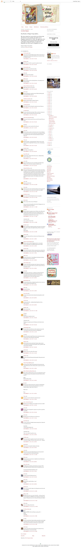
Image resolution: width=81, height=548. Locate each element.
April (50, 135)
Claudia (25, 300)
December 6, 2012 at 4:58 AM (30, 412)
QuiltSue (25, 307)
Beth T (49, 210)
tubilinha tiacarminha (27, 98)
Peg (24, 383)
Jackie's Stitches (26, 262)
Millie (25, 503)
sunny (25, 161)
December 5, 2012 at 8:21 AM (30, 360)
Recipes (31, 26)
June (50, 132)
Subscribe (53, 45)
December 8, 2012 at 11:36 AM (30, 454)
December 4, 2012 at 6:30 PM (30, 284)
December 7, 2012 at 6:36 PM (30, 441)
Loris (24, 270)
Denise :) (25, 493)
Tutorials (26, 26)
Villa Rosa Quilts (51, 224)
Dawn (24, 396)
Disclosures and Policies (44, 26)
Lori (24, 334)
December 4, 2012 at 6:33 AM (30, 102)
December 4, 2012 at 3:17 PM (30, 252)
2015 (49, 109)
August (50, 129)
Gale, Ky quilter (26, 53)
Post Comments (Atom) (29, 537)
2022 (49, 98)
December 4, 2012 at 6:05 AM (30, 70)
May (50, 134)
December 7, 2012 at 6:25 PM (30, 434)
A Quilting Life (50, 219)
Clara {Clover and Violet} (28, 117)
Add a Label (49, 169)
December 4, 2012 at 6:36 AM (30, 107)
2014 (49, 111)
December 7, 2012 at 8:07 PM (30, 447)
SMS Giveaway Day (52, 123)
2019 (49, 103)
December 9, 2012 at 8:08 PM (30, 484)
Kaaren (25, 200)
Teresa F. (25, 234)
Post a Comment (23, 533)
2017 (49, 106)
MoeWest (25, 437)
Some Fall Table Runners (51, 217)
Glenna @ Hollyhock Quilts (28, 85)
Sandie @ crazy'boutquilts (28, 241)
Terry (24, 73)
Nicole (25, 91)
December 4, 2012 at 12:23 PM (30, 231)
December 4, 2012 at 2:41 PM (30, 245)
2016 (49, 108)
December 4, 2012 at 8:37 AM (30, 145)
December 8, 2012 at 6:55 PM (30, 471)
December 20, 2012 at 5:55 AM (30, 500)
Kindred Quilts (26, 280)
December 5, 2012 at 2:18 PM (30, 368)
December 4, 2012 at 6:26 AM (30, 89)
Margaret (25, 341)
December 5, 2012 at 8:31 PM (30, 399)
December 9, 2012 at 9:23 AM (30, 477)
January (50, 140)
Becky (25, 457)
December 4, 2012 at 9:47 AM (30, 178)
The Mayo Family (26, 509)
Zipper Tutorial (49, 166)
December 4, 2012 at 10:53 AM (30, 197)
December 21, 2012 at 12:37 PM (31, 506)
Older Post (43, 535)
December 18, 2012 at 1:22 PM (30, 491)
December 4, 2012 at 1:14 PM (30, 238)
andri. (24, 181)
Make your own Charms (51, 176)
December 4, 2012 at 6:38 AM (30, 114)
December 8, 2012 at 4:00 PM (30, 461)
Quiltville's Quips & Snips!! (52, 212)
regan (24, 130)
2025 (49, 94)
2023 (49, 97)
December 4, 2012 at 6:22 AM (30, 83)
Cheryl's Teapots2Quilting (28, 362)
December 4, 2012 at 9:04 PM (30, 304)
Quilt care (48, 181)
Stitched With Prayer (27, 168)
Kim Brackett (26, 194)
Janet (24, 450)
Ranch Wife (25, 154)
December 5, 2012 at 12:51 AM (30, 310)
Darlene (25, 78)
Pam (24, 209)
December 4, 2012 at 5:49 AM (30, 64)
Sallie (24, 287)
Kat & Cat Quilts (51, 209)
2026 (49, 92)
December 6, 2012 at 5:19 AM (30, 418)
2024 (49, 95)
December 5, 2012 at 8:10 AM (30, 353)
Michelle (25, 248)
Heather (25, 486)
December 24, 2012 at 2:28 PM (30, 531)
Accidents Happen (52, 121)
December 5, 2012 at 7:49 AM (30, 347)
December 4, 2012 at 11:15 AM (30, 206)
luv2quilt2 (25, 110)
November (51, 125)
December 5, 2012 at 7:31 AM (30, 338)
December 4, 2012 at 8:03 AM (30, 137)
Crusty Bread (49, 168)
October (50, 126)
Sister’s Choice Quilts (51, 216)
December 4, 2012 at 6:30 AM (30, 96)
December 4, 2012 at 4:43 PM (30, 268)
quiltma (25, 349)
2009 (49, 145)
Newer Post (22, 535)
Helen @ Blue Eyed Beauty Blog (29, 371)
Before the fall (51, 118)
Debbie (25, 255)
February (50, 138)
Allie (24, 139)
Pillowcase (48, 172)
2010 (49, 143)
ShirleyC (25, 355)
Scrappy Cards (49, 174)
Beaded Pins (49, 170)
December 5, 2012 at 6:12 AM (30, 331)
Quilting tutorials (50, 180)
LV (24, 518)
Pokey (25, 479)
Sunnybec (25, 148)
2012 (49, 114)
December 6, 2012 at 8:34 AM (30, 428)
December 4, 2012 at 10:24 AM (30, 184)
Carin (24, 473)
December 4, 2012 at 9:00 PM (30, 297)
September (51, 128)
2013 (49, 112)
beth (24, 124)
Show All (59, 228)
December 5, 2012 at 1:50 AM (30, 317)
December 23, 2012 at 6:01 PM (30, 524)
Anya (24, 407)
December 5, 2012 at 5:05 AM (30, 324)
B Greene (25, 61)
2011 (49, 142)
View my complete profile (52, 60)
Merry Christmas (51, 120)
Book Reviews (36, 26)
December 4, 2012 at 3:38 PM (30, 260)
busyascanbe (26, 293)
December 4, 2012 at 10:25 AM (30, 191)
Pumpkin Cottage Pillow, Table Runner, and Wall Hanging (52, 221)
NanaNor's (25, 224)
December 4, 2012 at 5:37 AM (30, 58)
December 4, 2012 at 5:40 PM (30, 277)
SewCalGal (25, 420)
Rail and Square (49, 178)
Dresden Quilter (26, 67)
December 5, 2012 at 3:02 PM (30, 393)
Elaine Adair (26, 464)
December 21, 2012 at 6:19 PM (30, 515)
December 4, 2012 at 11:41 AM (30, 216)
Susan (24, 187)
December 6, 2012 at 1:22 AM (30, 405)
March (50, 137)
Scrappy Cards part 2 (50, 173)
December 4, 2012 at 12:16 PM (30, 222)
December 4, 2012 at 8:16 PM (30, 290)
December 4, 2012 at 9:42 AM (30, 165)
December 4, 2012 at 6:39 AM (30, 121)
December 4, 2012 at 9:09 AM (30, 151)
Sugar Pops (49, 177)
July (50, 131)
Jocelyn (54, 53)
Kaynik (25, 444)
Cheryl (25, 526)
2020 (49, 102)
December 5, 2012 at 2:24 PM (30, 380)
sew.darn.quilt (26, 104)
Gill (24, 313)
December (51, 115)
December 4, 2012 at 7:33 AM (30, 127)
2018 (49, 105)
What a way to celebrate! (53, 117)
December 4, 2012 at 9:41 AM (30, 158)
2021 (49, 100)
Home (22, 26)
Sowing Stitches (26, 327)
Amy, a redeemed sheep (27, 402)
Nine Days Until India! (51, 213)
